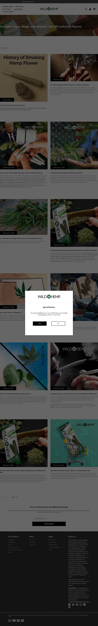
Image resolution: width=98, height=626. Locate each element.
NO (58, 324)
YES (39, 323)
